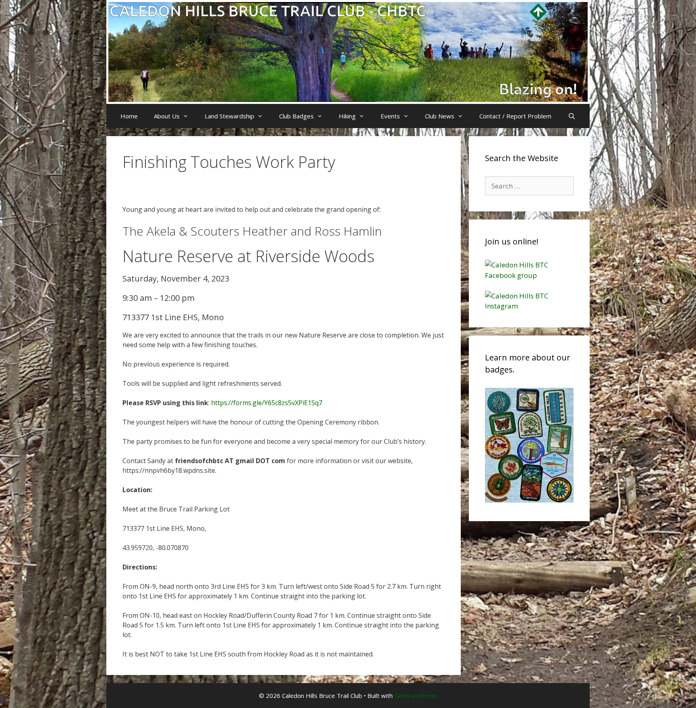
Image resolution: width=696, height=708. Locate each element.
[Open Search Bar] (571, 116)
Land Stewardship (229, 116)
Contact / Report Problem (515, 116)
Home (129, 116)
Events (390, 116)
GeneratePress (415, 695)
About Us (167, 116)
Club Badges (296, 116)
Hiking (347, 116)
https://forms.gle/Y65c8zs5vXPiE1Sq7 (266, 402)
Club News (439, 116)
